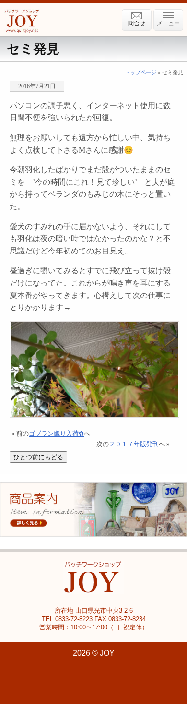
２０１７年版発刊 (134, 444)
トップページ (140, 72)
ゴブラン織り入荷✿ (56, 433)
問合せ (136, 23)
